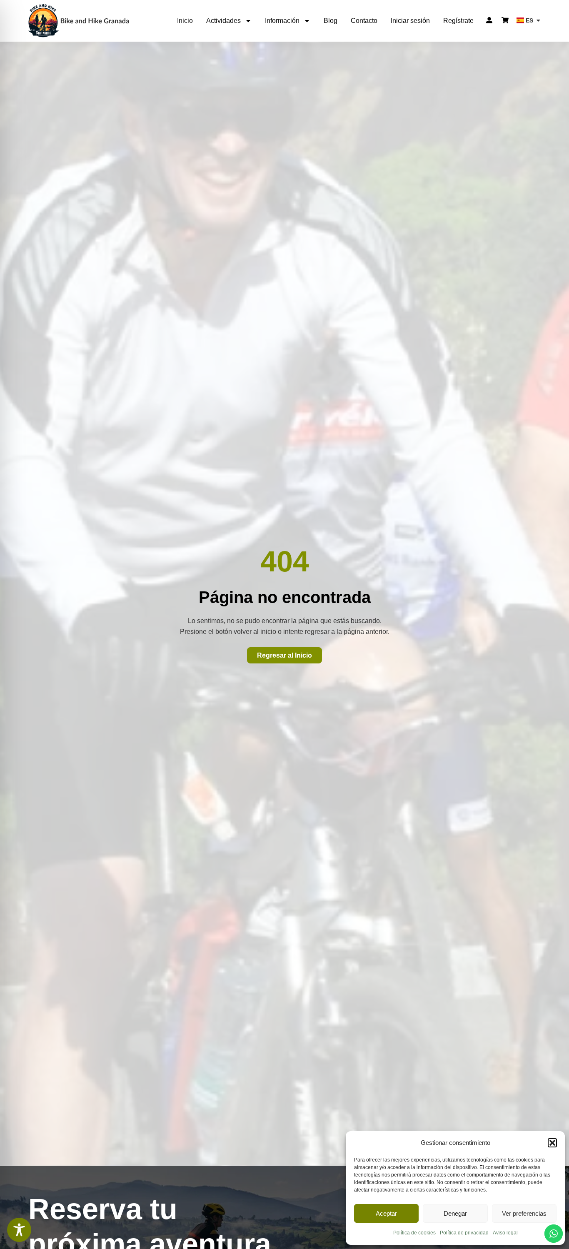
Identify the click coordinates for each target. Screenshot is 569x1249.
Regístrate (458, 20)
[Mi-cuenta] (489, 20)
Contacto (364, 20)
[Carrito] (505, 20)
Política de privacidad (464, 1233)
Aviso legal (505, 1233)
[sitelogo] (79, 20)
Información (282, 20)
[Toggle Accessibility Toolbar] (19, 1230)
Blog (330, 20)
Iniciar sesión (410, 20)
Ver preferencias (524, 1213)
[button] (552, 1143)
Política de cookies (414, 1233)
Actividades (223, 20)
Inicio (185, 20)
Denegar (455, 1213)
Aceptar (386, 1213)
